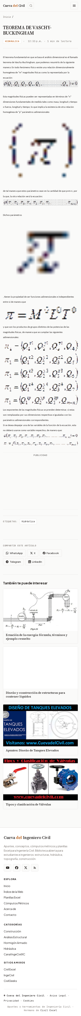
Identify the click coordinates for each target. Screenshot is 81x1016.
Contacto (10, 914)
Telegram (15, 561)
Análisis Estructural (15, 937)
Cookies (28, 1000)
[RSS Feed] (34, 868)
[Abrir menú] (74, 5)
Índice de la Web (13, 891)
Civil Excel (10, 969)
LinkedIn (37, 561)
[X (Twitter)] (25, 868)
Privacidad (11, 1000)
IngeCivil (9, 975)
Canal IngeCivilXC (14, 954)
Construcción (12, 931)
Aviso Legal (58, 995)
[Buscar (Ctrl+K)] (31, 6)
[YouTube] (7, 868)
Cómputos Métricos (16, 903)
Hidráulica (12, 41)
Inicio (7, 16)
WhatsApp (16, 553)
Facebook (53, 553)
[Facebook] (16, 868)
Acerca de (10, 909)
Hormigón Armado (15, 942)
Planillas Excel (12, 897)
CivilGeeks (10, 980)
